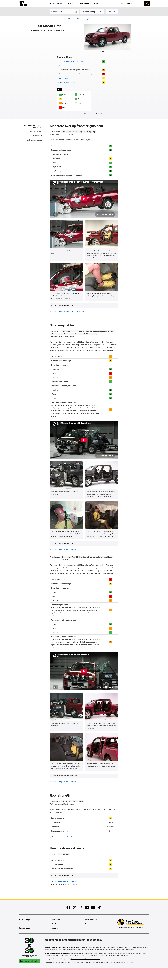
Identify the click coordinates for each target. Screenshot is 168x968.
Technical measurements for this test (64, 305)
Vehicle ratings (57, 3)
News (70, 3)
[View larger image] (66, 234)
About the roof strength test (62, 837)
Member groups (58, 924)
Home (52, 19)
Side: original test (36, 131)
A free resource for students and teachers (130, 927)
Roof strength (62, 78)
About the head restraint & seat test (65, 881)
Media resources (90, 920)
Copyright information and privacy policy (122, 962)
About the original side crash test (64, 549)
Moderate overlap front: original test (70, 61)
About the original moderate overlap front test (68, 311)
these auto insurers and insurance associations (85, 959)
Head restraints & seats (66, 82)
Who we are (56, 920)
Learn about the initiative (29, 961)
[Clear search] (76, 12)
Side (59, 66)
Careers (55, 928)
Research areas (83, 3)
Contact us (88, 924)
